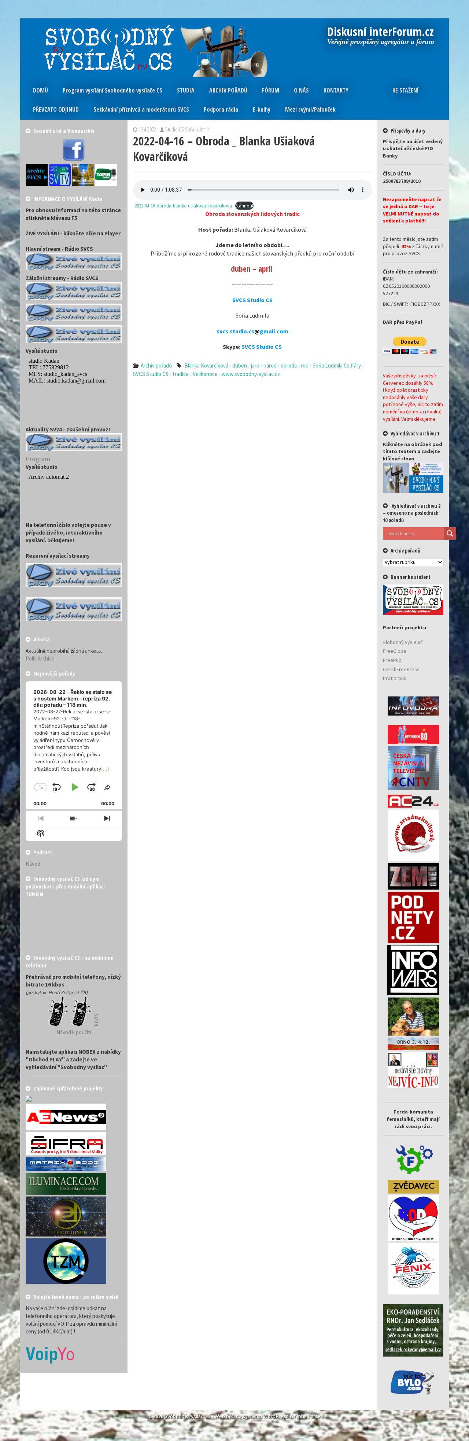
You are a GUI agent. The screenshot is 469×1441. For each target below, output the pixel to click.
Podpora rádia (221, 109)
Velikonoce (205, 373)
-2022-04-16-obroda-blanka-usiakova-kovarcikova (182, 206)
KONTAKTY (336, 90)
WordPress (276, 1416)
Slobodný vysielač (402, 642)
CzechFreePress (401, 669)
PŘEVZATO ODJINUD (56, 109)
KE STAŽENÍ (405, 90)
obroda (289, 365)
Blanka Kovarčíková (206, 365)
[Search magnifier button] (450, 533)
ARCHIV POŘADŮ (228, 90)
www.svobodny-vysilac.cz (251, 373)
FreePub (392, 660)
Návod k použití (73, 1032)
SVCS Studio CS (151, 373)
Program (38, 459)
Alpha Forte (307, 1416)
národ (270, 365)
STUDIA (186, 90)
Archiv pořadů (156, 365)
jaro (255, 365)
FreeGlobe (394, 651)
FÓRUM (270, 90)
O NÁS (301, 90)
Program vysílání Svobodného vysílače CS (112, 90)
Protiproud (395, 678)
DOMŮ (40, 90)
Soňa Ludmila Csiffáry (337, 365)
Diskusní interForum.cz (380, 32)
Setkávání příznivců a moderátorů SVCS (141, 109)
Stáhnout (244, 206)
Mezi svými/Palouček (310, 109)
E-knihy (261, 109)
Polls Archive (40, 658)
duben (239, 365)
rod (305, 365)
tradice (181, 373)
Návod (33, 863)
